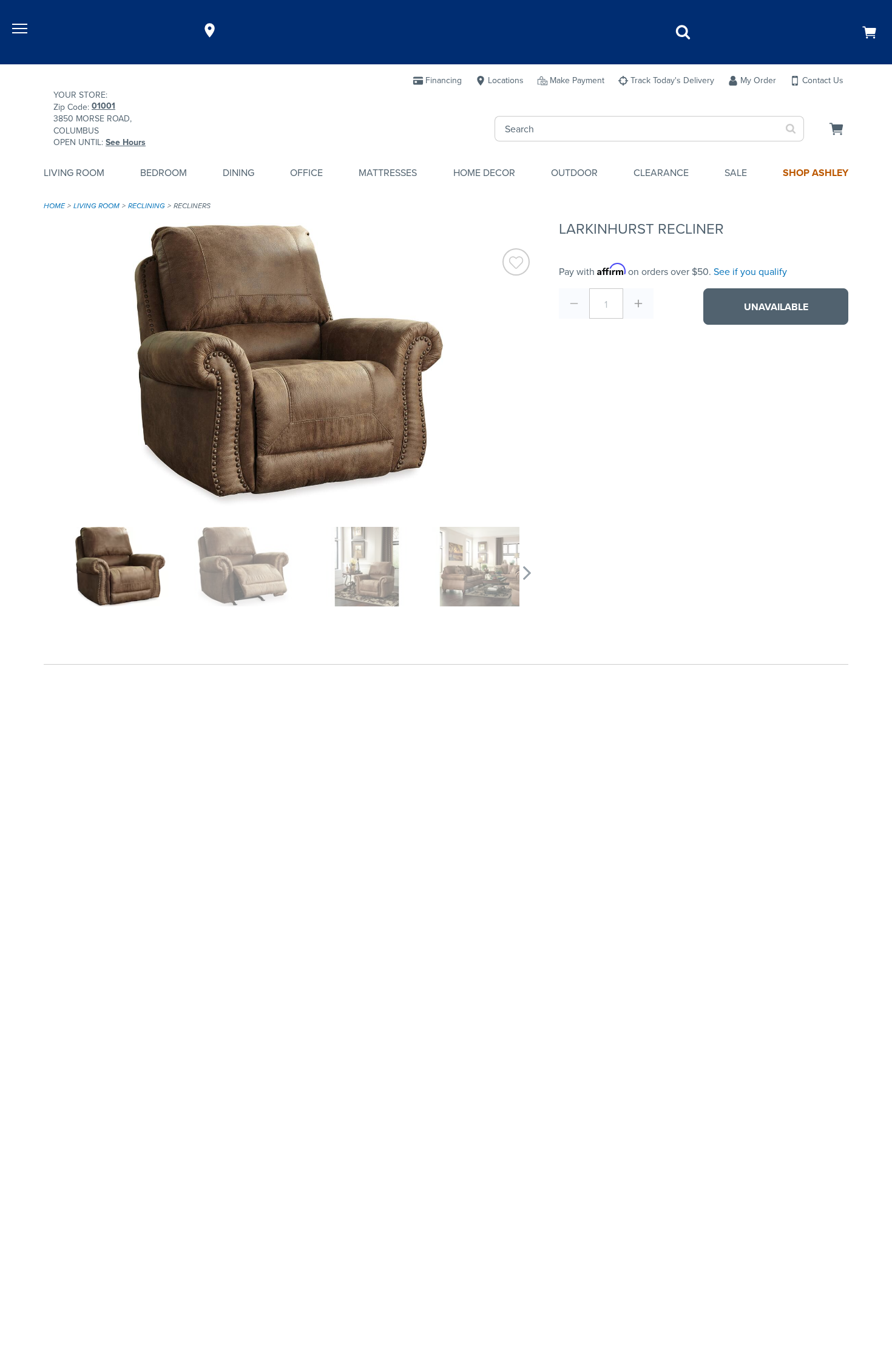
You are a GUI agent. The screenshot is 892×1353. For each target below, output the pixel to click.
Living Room (74, 173)
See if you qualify (750, 272)
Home (54, 205)
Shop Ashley (815, 173)
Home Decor (484, 173)
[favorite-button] (516, 263)
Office (306, 173)
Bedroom (163, 173)
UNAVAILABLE (776, 307)
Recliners (192, 205)
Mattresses (388, 173)
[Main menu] (21, 30)
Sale (736, 173)
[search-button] (791, 128)
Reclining (146, 205)
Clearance (661, 173)
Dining (238, 173)
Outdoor (574, 173)
